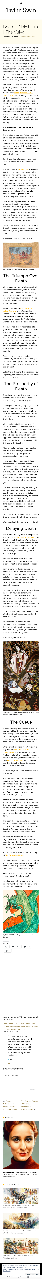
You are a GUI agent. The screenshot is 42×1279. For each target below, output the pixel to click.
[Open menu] (21, 17)
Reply (10, 1063)
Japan (23, 37)
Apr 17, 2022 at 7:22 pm (11, 1031)
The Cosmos (30, 37)
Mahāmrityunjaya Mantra (24, 537)
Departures (24, 169)
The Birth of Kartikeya (14, 855)
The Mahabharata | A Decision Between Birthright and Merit (18, 1257)
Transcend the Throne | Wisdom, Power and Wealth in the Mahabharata (19, 1232)
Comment (32, 1090)
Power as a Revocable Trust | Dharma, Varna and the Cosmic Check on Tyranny (19, 1206)
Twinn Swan (21, 10)
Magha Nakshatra (15, 760)
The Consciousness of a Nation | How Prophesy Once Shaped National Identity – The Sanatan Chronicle (21, 1026)
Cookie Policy (7, 1271)
